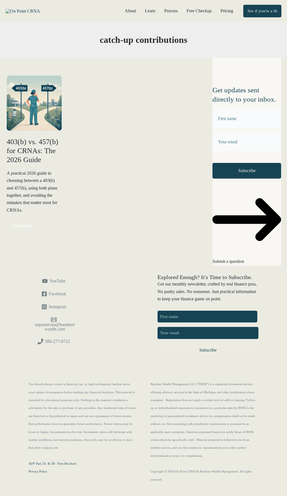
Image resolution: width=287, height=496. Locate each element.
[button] (262, 11)
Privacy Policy (38, 471)
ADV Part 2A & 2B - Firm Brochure (53, 463)
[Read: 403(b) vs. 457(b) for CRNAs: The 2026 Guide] (34, 102)
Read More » (24, 227)
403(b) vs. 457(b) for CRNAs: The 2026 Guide (32, 151)
